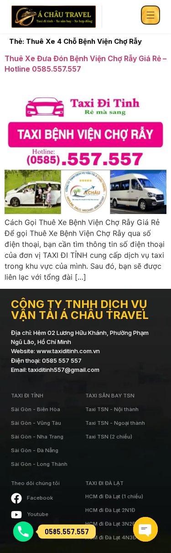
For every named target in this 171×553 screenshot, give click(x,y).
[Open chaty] (145, 529)
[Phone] (23, 532)
